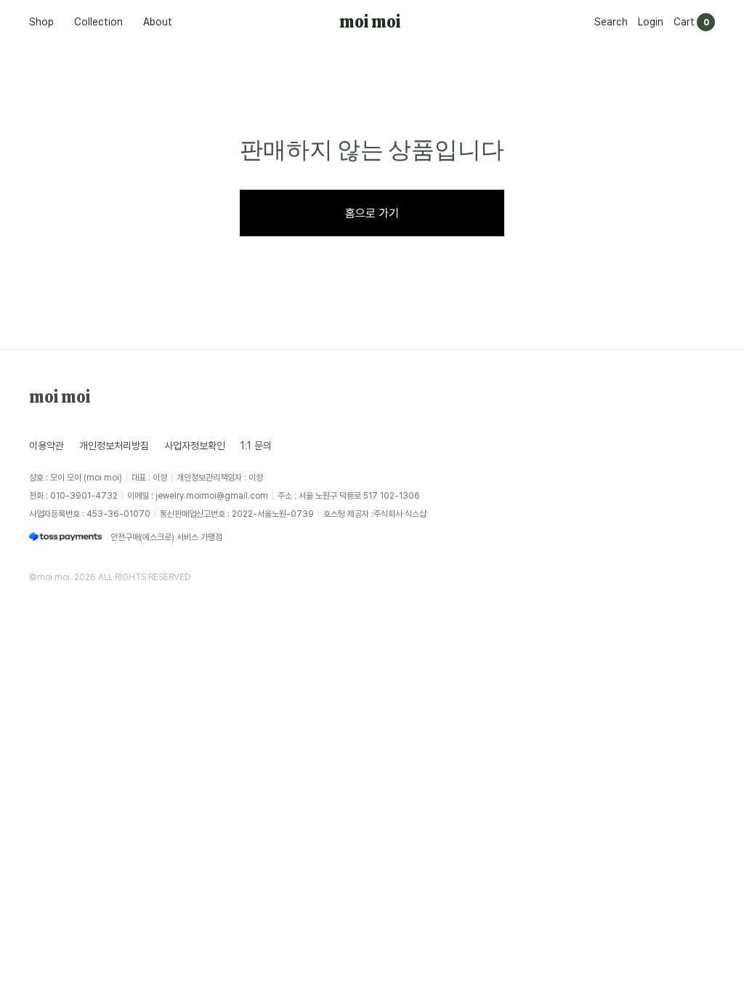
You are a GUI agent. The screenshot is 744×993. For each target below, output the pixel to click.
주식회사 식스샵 (399, 513)
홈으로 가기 (372, 213)
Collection (98, 21)
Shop (41, 21)
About (157, 21)
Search (611, 21)
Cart (684, 21)
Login (650, 21)
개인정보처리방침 (114, 445)
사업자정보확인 (194, 445)
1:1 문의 (256, 445)
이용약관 (46, 445)
